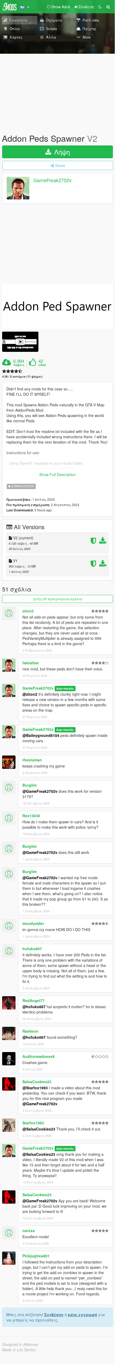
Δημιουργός (65, 688)
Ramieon (30, 1031)
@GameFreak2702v (39, 791)
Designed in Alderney (20, 1344)
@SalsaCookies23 (38, 1129)
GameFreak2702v (52, 180)
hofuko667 (32, 948)
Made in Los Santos (19, 1349)
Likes (42, 364)
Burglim (29, 785)
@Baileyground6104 (40, 735)
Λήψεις (19, 364)
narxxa (28, 1230)
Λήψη (61, 151)
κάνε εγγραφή (82, 1314)
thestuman (32, 759)
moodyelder (33, 923)
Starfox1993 (33, 1122)
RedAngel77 (33, 1000)
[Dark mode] (100, 6)
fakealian (30, 662)
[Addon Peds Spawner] (57, 306)
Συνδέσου (54, 1314)
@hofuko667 (34, 1006)
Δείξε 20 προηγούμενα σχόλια (57, 599)
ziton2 (28, 611)
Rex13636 (31, 815)
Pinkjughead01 (36, 1255)
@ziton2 (29, 694)
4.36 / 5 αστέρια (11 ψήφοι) (22, 376)
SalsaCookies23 (36, 1081)
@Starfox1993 (35, 1087)
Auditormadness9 (38, 1056)
